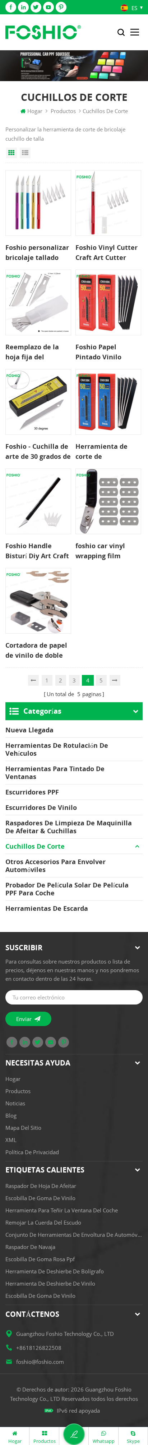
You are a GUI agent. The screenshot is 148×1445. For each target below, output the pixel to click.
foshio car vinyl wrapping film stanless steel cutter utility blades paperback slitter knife (107, 551)
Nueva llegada (29, 730)
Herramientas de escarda (46, 908)
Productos (63, 111)
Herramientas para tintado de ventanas (55, 772)
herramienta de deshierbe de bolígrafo (54, 1271)
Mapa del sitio (23, 1127)
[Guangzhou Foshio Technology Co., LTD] (43, 32)
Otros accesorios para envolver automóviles (55, 865)
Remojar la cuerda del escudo (43, 1222)
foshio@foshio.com (40, 1361)
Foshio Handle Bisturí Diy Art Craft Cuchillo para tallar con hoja (37, 551)
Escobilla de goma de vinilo (40, 1198)
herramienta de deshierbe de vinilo (50, 1283)
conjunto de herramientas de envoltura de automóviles (74, 1234)
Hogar (34, 111)
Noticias (15, 1103)
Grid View (11, 153)
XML (11, 1139)
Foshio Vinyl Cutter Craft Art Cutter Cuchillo (106, 252)
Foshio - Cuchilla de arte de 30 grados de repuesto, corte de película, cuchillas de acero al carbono (38, 451)
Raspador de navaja (30, 1246)
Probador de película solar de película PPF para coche (67, 889)
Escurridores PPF (32, 792)
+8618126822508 (38, 1347)
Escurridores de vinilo (41, 807)
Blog (11, 1115)
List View (25, 153)
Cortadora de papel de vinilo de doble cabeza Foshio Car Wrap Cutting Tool (36, 650)
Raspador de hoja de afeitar (40, 1185)
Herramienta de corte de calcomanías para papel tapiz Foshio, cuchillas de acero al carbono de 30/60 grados (106, 451)
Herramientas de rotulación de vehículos (56, 749)
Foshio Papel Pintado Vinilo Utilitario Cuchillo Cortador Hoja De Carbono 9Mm (104, 352)
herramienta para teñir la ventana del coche (61, 1210)
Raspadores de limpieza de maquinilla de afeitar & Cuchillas (68, 827)
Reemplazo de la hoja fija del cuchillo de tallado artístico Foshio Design (35, 352)
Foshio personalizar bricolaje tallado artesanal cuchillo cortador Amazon (37, 252)
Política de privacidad (32, 1152)
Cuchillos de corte (35, 846)
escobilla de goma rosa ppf (40, 1259)
